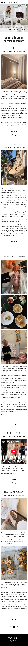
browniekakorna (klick (7, 534)
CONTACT (22, 29)
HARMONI (13, 48)
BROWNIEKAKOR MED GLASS (13, 491)
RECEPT (5, 29)
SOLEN (14, 143)
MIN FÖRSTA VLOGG (13, 432)
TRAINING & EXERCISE (17, 27)
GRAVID (7, 27)
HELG (13, 253)
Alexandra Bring (14, 2)
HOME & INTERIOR (13, 29)
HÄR (16, 584)
